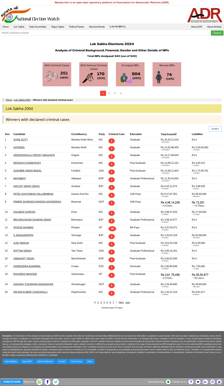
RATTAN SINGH (22, 250)
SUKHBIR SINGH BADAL (27, 170)
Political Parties (76, 26)
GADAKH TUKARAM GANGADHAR (33, 284)
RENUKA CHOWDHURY (27, 163)
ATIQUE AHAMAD (23, 227)
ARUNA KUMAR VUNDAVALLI (30, 292)
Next (121, 302)
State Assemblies (37, 26)
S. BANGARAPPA (23, 235)
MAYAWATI (19, 178)
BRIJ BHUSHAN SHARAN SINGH (32, 219)
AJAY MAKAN (21, 243)
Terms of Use (76, 361)
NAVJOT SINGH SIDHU (26, 186)
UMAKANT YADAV (23, 258)
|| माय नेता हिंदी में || (118, 26)
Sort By (215, 129)
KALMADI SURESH (24, 212)
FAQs (90, 361)
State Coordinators (45, 361)
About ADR (196, 26)
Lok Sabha (19, 26)
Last (127, 302)
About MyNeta (214, 26)
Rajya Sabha (57, 26)
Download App (156, 382)
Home (6, 26)
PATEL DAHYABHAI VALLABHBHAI (33, 194)
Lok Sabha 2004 (22, 100)
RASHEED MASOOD (25, 274)
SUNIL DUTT (20, 139)
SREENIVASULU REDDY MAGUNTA (34, 155)
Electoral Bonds (97, 26)
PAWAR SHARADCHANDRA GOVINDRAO (37, 201)
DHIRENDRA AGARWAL (27, 266)
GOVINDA (19, 147)
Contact (62, 361)
